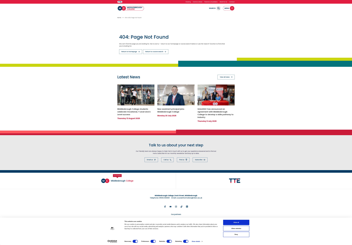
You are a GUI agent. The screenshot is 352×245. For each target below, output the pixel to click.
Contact (232, 2)
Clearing (188, 2)
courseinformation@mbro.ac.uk (189, 198)
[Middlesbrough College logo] (117, 181)
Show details (196, 241)
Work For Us (223, 2)
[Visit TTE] (119, 2)
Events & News (197, 2)
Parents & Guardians (211, 2)
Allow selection (236, 228)
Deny (236, 234)
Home (119, 18)
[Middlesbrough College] (130, 8)
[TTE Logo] (234, 180)
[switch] (153, 241)
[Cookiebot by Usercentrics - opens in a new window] (112, 241)
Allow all (236, 222)
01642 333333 (164, 198)
